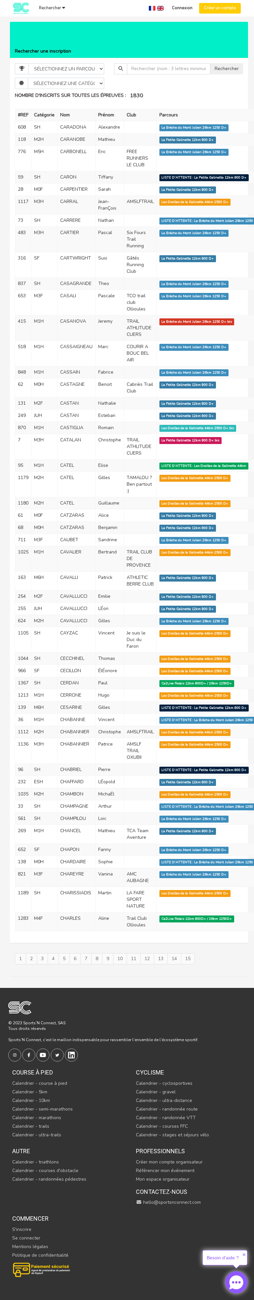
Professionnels (160, 1151)
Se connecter (26, 1238)
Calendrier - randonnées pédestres (49, 1179)
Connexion (182, 8)
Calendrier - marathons (36, 1118)
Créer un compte (220, 8)
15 (187, 958)
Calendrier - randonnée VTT (166, 1118)
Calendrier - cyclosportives (164, 1083)
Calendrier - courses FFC (162, 1126)
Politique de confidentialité (40, 1255)
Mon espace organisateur (163, 1179)
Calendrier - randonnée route (167, 1109)
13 (160, 958)
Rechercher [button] (50, 8)
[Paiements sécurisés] (42, 1269)
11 (133, 958)
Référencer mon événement (165, 1170)
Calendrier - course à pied (39, 1083)
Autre (21, 1151)
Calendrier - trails (30, 1126)
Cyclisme (150, 1072)
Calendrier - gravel (156, 1092)
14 (174, 958)
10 (120, 958)
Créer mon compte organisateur (169, 1162)
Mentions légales (30, 1246)
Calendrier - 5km (29, 1092)
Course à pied (32, 1072)
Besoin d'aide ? (223, 1257)
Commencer (30, 1218)
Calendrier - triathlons (35, 1162)
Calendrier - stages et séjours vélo (172, 1135)
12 (147, 958)
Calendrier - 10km (31, 1100)
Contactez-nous (161, 1191)
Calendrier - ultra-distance (164, 1100)
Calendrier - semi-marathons (42, 1109)
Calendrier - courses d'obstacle (45, 1170)
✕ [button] (244, 1254)
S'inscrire (21, 1229)
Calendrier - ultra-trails (36, 1135)
